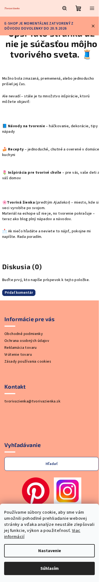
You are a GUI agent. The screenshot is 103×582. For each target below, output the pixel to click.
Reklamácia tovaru (20, 347)
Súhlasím (49, 568)
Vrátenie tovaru (18, 354)
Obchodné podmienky (23, 334)
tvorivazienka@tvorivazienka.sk (32, 401)
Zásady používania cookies (27, 361)
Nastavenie (49, 551)
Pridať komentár (19, 292)
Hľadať (51, 464)
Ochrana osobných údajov (26, 341)
